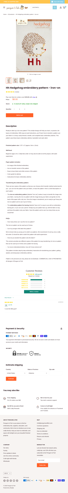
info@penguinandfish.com (44, 423)
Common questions (42, 425)
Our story (6, 448)
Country (8, 369)
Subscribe (42, 465)
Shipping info (41, 428)
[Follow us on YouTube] (14, 480)
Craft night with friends (9, 458)
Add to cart (19, 115)
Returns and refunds (43, 436)
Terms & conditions (42, 433)
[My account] (61, 7)
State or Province (33, 369)
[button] (10, 92)
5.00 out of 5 (38, 274)
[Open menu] (4, 7)
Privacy (39, 439)
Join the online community (11, 456)
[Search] (55, 7)
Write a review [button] (34, 291)
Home (4, 14)
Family (5, 450)
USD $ (6, 473)
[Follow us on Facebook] (4, 480)
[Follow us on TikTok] (17, 480)
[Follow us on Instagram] (7, 480)
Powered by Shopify (8, 487)
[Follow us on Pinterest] (11, 480)
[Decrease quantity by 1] (14, 109)
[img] (9, 302)
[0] (64, 7)
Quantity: (8, 109)
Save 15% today (58, 1)
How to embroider (42, 431)
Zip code (51, 369)
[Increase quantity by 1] (24, 109)
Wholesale (6, 461)
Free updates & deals (9, 453)
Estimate (11, 378)
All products (11, 14)
